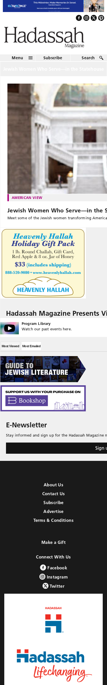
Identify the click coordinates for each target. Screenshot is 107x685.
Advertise (53, 516)
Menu (17, 62)
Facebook (56, 573)
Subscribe (52, 62)
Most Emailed (31, 351)
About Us (53, 490)
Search (88, 62)
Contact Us (53, 499)
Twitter (56, 591)
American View (27, 202)
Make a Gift (53, 547)
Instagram (56, 582)
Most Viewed (10, 351)
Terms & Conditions (53, 525)
